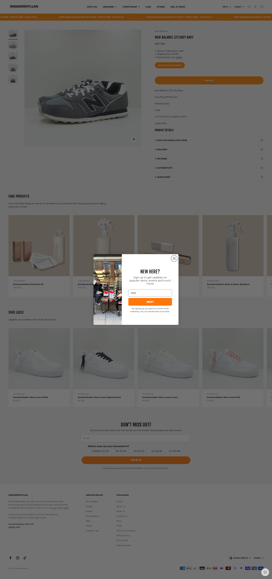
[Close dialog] (174, 258)
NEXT (150, 302)
